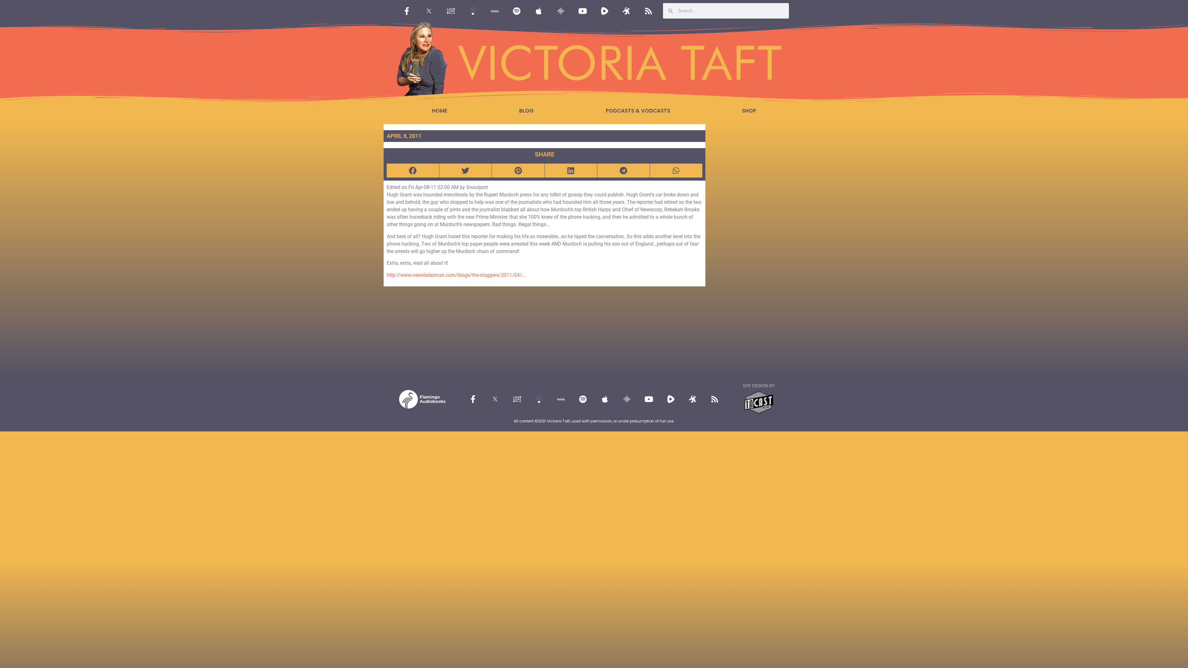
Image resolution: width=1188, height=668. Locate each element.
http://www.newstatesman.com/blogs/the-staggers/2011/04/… (456, 275)
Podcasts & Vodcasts (638, 110)
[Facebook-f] (407, 11)
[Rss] (648, 11)
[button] (413, 171)
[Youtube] (582, 11)
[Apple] (538, 11)
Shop (749, 110)
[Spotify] (516, 11)
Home (439, 110)
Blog (526, 110)
